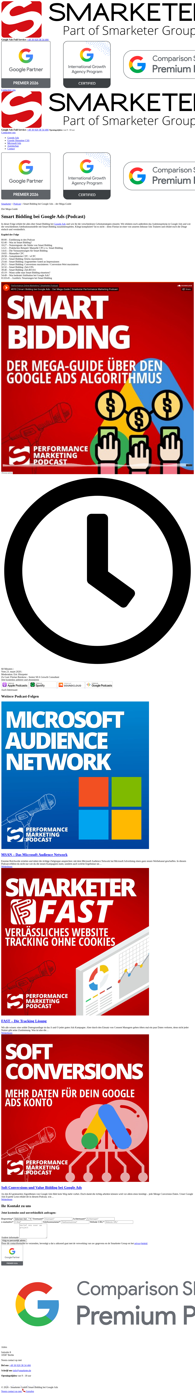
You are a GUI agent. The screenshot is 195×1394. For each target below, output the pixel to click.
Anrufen (29, 1391)
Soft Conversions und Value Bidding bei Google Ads (41, 1187)
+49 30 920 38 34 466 (38, 39)
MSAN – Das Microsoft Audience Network (34, 855)
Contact (11, 148)
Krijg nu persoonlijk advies (14, 1240)
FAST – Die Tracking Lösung (24, 1021)
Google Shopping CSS (18, 140)
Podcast (17, 204)
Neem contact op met (11, 1391)
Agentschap (13, 146)
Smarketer (6, 204)
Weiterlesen (6, 866)
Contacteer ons (8, 90)
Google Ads (13, 137)
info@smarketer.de (22, 1370)
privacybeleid (140, 1243)
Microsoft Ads (14, 143)
